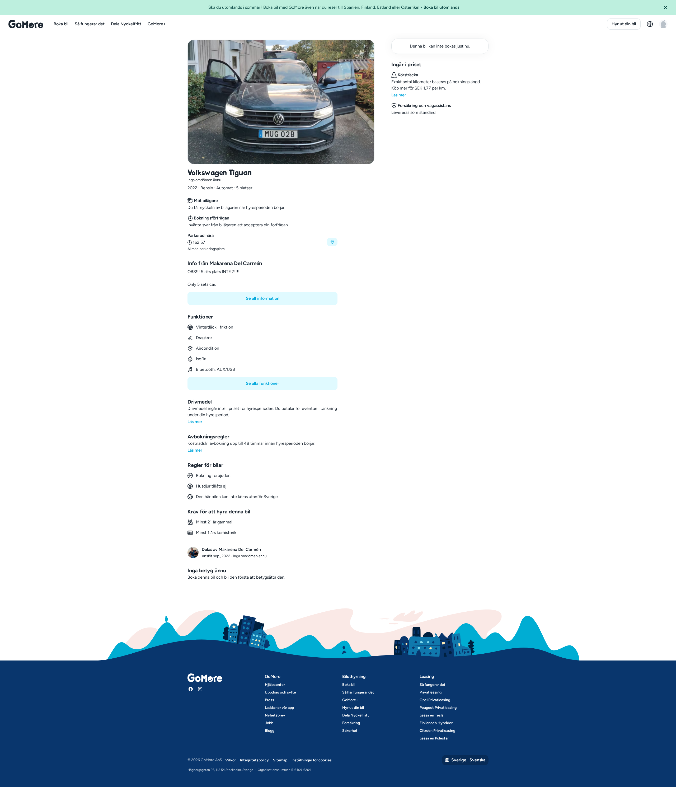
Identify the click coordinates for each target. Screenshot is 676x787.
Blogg (269, 730)
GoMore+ (157, 23)
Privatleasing (431, 692)
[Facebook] (190, 689)
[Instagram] (200, 689)
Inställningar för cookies (312, 760)
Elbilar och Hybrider (436, 723)
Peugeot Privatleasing (438, 707)
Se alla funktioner (262, 383)
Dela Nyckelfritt (126, 23)
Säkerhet (350, 730)
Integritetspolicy (254, 760)
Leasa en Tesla (431, 715)
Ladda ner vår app (279, 707)
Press (269, 700)
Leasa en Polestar (434, 738)
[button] (667, 7)
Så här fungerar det (358, 692)
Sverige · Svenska (468, 759)
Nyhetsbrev (275, 715)
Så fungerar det (90, 23)
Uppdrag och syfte (280, 692)
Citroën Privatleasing (437, 730)
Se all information (262, 298)
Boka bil (61, 23)
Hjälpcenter (275, 684)
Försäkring (351, 723)
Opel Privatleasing (435, 700)
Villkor (230, 760)
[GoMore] (25, 24)
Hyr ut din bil (624, 23)
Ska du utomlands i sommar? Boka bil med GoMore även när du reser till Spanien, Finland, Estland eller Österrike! (333, 7)
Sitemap (280, 760)
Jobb (269, 723)
